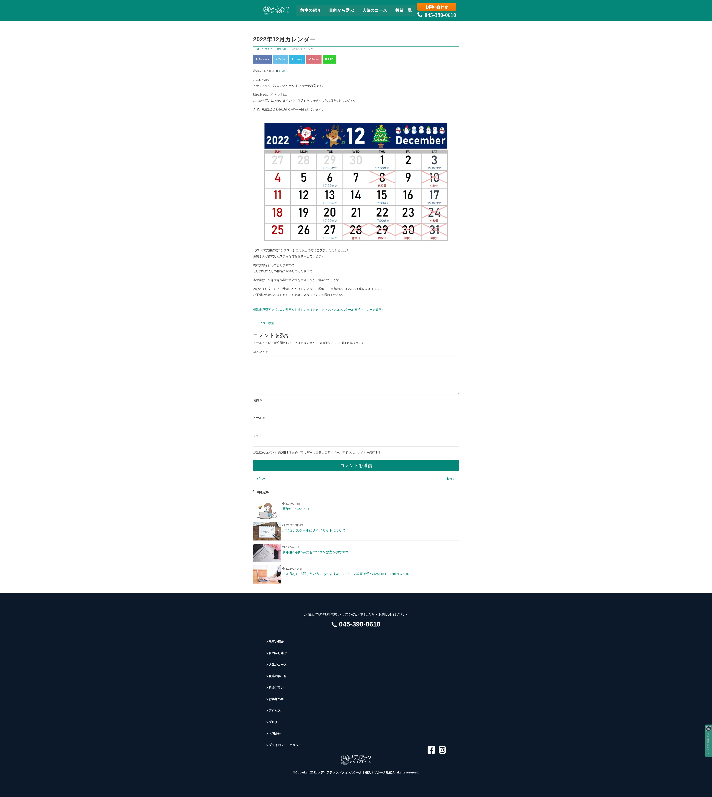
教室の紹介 (310, 10)
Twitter (282, 59)
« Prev (260, 478)
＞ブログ (272, 722)
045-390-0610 (440, 15)
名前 (258, 400)
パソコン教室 (265, 323)
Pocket (315, 59)
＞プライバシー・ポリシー (283, 745)
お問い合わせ (436, 7)
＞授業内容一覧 (276, 676)
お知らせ (284, 71)
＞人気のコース (276, 664)
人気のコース (374, 10)
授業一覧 (403, 10)
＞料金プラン (275, 687)
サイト (257, 435)
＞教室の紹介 (275, 641)
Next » (450, 478)
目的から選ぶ (341, 10)
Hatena (298, 59)
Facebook (263, 59)
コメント (261, 351)
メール (259, 417)
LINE (330, 59)
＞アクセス (273, 710)
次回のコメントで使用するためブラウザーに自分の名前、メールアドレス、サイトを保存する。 (320, 452)
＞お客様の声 (275, 699)
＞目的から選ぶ (276, 653)
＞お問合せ (273, 733)
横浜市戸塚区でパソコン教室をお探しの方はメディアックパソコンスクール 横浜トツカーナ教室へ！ (320, 309)
